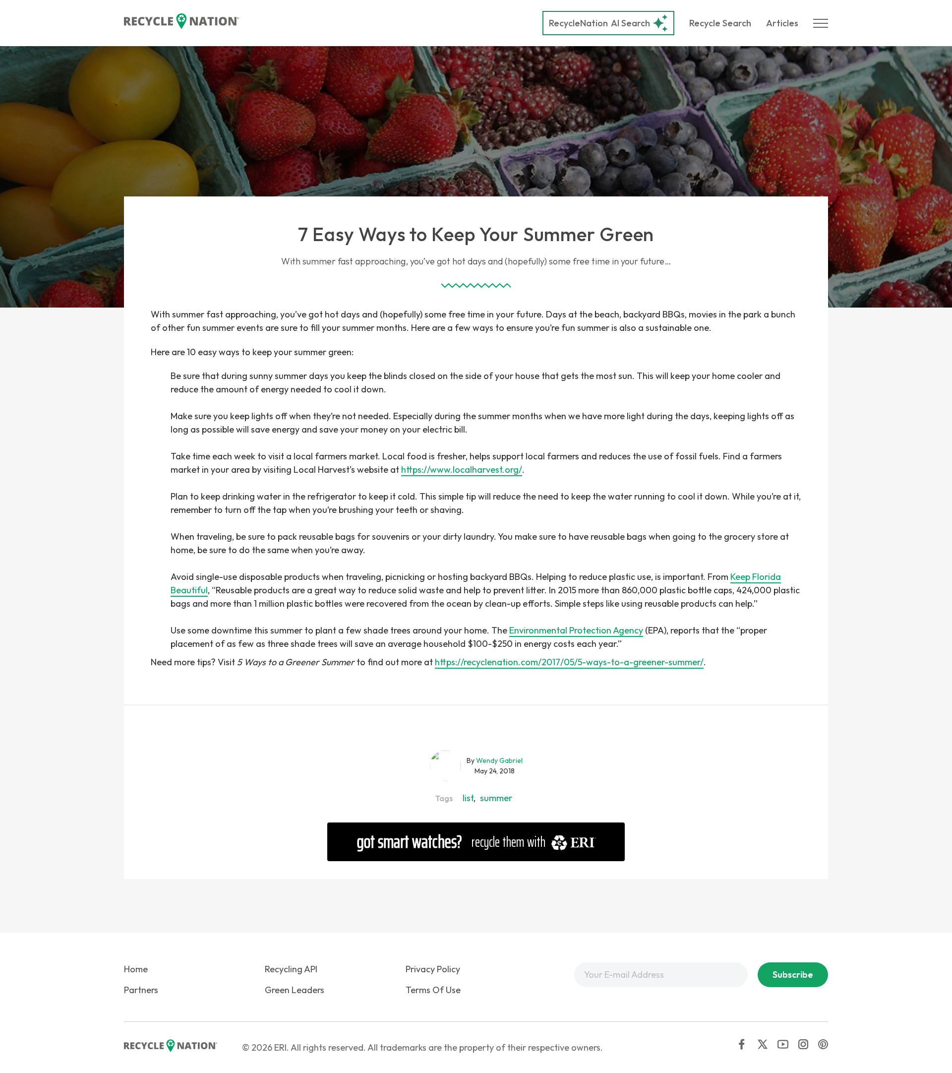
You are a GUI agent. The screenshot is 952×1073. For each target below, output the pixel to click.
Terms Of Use (433, 990)
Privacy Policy (433, 969)
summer (496, 798)
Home (136, 969)
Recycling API (291, 969)
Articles (782, 23)
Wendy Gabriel (499, 760)
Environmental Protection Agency (576, 630)
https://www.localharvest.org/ (461, 469)
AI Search (599, 23)
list (468, 798)
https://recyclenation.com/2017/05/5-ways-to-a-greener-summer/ (569, 662)
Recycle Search (720, 23)
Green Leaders (294, 990)
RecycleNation (578, 23)
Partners (141, 990)
